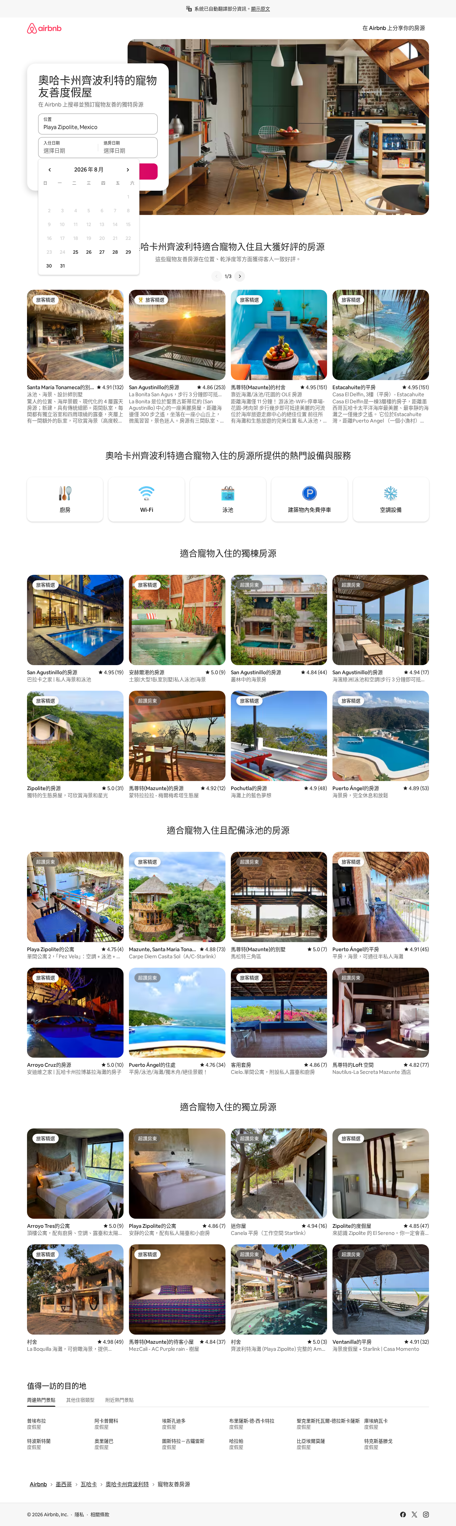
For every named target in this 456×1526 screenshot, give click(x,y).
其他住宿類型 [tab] (80, 1400)
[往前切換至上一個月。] (50, 170)
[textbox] (68, 151)
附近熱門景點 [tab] (119, 1400)
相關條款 (99, 1515)
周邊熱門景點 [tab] (41, 1400)
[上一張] (216, 276)
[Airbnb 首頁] (44, 28)
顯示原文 (260, 9)
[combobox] (98, 127)
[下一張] (239, 276)
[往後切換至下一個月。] (128, 170)
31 (62, 266)
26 (88, 252)
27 (102, 252)
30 (49, 266)
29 (128, 252)
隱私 (79, 1515)
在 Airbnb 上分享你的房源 (394, 28)
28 (115, 252)
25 (75, 252)
